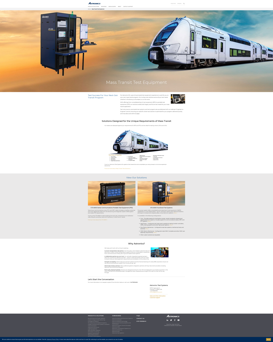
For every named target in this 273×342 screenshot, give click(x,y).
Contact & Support (128, 6)
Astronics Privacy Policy (53, 339)
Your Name (91, 285)
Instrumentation (92, 325)
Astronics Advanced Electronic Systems (122, 318)
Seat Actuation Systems (94, 330)
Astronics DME (116, 327)
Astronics (94, 3)
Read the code (92, 298)
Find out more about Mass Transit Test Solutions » (118, 168)
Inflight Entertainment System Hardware (98, 324)
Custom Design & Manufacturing (96, 319)
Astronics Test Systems (118, 332)
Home (89, 9)
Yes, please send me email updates (99, 306)
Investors (173, 3)
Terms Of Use (177, 324)
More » (175, 213)
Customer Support (155, 297)
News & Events (112, 6)
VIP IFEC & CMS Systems (94, 336)
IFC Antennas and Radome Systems (97, 322)
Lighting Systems (92, 328)
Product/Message (93, 292)
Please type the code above (96, 301)
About (119, 6)
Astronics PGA (116, 331)
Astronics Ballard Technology (119, 321)
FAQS (138, 315)
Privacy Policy (168, 324)
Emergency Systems (93, 321)
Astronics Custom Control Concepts (121, 325)
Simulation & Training (93, 331)
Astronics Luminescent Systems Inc (121, 328)
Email (119, 285)
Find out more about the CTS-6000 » (97, 220)
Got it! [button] (268, 339)
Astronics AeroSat (116, 319)
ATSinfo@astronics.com (156, 292)
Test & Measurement (93, 334)
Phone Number (122, 287)
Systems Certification (93, 333)
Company (91, 287)
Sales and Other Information (158, 296)
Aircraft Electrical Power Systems (96, 318)
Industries (103, 6)
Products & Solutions (93, 6)
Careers (179, 3)
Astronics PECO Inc (117, 330)
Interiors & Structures (93, 327)
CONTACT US (140, 318)
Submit (92, 310)
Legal (173, 324)
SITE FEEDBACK (141, 321)
